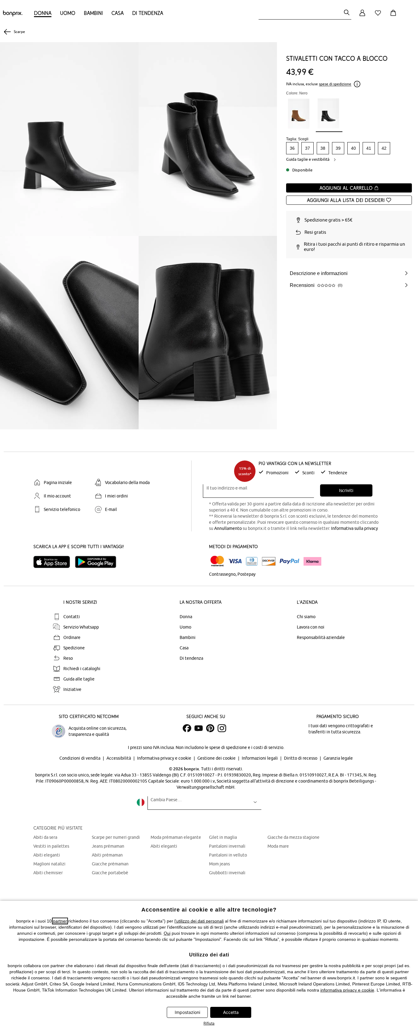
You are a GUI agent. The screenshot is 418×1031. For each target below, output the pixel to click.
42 (384, 148)
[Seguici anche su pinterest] (210, 728)
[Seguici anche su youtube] (198, 728)
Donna (42, 13)
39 (338, 148)
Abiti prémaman (107, 855)
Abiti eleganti (46, 855)
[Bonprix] (12, 15)
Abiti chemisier (48, 872)
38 (322, 148)
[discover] (268, 561)
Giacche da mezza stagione (293, 837)
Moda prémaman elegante (176, 837)
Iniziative (72, 689)
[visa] (235, 561)
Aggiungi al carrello (346, 188)
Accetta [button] (231, 1012)
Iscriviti (346, 490)
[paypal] (289, 561)
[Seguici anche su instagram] (222, 728)
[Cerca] (346, 13)
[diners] (251, 561)
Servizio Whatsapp (81, 627)
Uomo (67, 13)
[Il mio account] (362, 16)
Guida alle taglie (79, 679)
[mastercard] (217, 561)
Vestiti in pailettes (51, 846)
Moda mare (278, 846)
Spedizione (74, 647)
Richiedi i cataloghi (81, 668)
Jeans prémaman (108, 846)
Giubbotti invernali (227, 872)
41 (368, 148)
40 (353, 148)
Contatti (71, 616)
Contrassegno (222, 574)
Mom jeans (219, 863)
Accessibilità (119, 758)
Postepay (246, 574)
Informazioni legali (260, 758)
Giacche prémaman (110, 863)
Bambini (93, 13)
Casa (117, 13)
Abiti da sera (45, 837)
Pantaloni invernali (227, 846)
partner (60, 921)
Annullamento (228, 528)
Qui (167, 933)
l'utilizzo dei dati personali (199, 921)
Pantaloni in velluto (228, 855)
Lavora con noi (310, 627)
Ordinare (71, 637)
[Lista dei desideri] (379, 16)
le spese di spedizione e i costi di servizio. (244, 747)
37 (307, 148)
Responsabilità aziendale (321, 637)
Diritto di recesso (301, 758)
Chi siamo (306, 616)
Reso (68, 658)
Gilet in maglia (223, 837)
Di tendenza (147, 13)
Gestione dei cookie (217, 758)
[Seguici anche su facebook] (187, 728)
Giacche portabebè (110, 872)
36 (292, 148)
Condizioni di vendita (80, 758)
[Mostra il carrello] (394, 16)
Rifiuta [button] (209, 1023)
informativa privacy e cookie (347, 990)
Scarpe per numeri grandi (116, 837)
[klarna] (312, 561)
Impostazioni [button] (187, 1012)
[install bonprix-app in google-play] (98, 562)
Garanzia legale (338, 758)
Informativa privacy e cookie (164, 758)
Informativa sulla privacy (354, 528)
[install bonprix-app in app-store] (54, 562)
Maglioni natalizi (49, 863)
